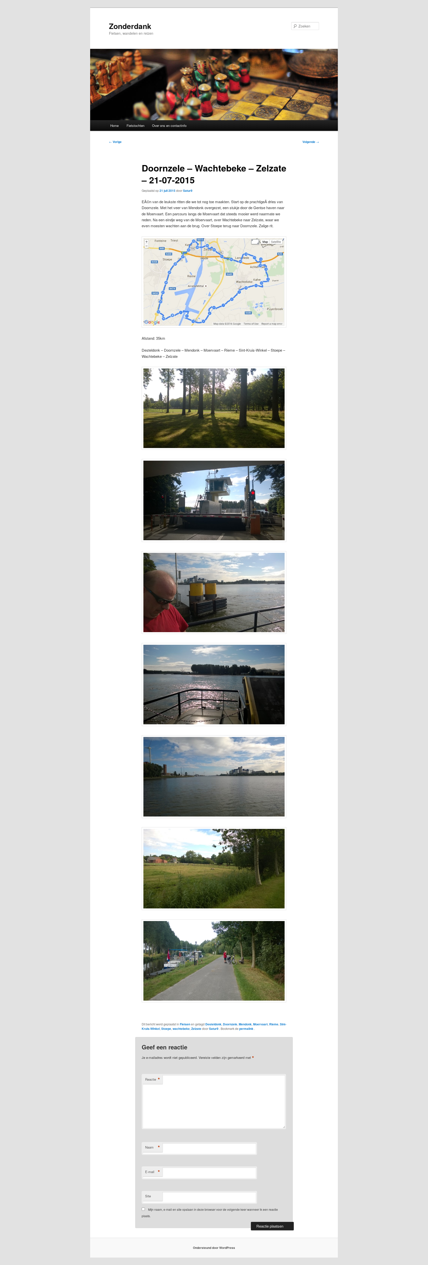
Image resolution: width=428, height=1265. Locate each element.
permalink (246, 1028)
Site (148, 1196)
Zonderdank (130, 26)
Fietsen (185, 1024)
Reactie (152, 1079)
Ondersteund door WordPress (214, 1247)
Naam (152, 1147)
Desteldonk (213, 1024)
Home (114, 125)
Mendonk (245, 1024)
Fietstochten (135, 125)
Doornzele (230, 1024)
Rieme (273, 1024)
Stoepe (166, 1028)
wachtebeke (181, 1028)
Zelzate (196, 1028)
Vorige (115, 142)
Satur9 (187, 190)
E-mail (152, 1172)
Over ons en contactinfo (169, 125)
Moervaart (260, 1024)
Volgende (310, 142)
